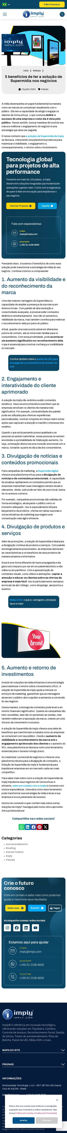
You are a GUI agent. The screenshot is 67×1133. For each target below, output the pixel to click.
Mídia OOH (16, 600)
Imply (9, 856)
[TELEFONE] (13, 977)
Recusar (47, 1120)
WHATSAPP (25, 961)
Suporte (46, 206)
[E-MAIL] (13, 951)
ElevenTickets (15, 852)
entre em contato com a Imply (29, 785)
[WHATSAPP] (13, 964)
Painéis (44, 89)
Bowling (11, 848)
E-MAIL (23, 948)
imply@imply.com (30, 951)
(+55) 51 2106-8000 (32, 964)
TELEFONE (25, 974)
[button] (21, 827)
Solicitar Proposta (19, 206)
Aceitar (23, 1120)
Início (26, 70)
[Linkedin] (26, 927)
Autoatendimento (17, 844)
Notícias (37, 70)
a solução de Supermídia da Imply (44, 136)
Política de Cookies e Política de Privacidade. (36, 1113)
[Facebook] (16, 927)
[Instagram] (7, 927)
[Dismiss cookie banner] (57, 1100)
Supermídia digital (48, 471)
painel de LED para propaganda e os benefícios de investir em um (34, 363)
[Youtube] (35, 927)
